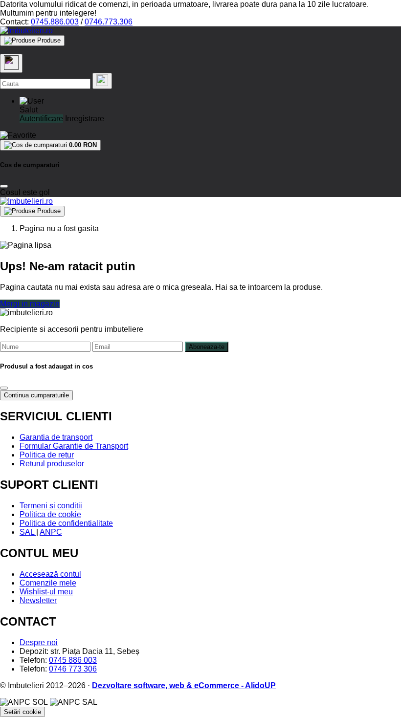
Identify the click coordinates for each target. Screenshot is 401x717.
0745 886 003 (73, 660)
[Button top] (23, 357)
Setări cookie (22, 712)
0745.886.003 (55, 22)
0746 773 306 (73, 669)
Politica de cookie (50, 514)
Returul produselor (52, 463)
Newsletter (38, 600)
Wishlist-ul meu (46, 591)
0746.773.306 (109, 22)
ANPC (51, 532)
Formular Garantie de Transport (74, 446)
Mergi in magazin (30, 304)
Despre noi (39, 642)
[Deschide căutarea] (11, 63)
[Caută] (102, 81)
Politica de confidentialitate (66, 523)
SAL (28, 532)
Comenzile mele (48, 583)
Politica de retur (47, 455)
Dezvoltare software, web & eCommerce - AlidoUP (184, 685)
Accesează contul (50, 574)
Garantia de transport (56, 437)
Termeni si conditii (51, 505)
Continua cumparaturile (36, 395)
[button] (32, 101)
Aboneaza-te (206, 346)
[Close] (4, 186)
